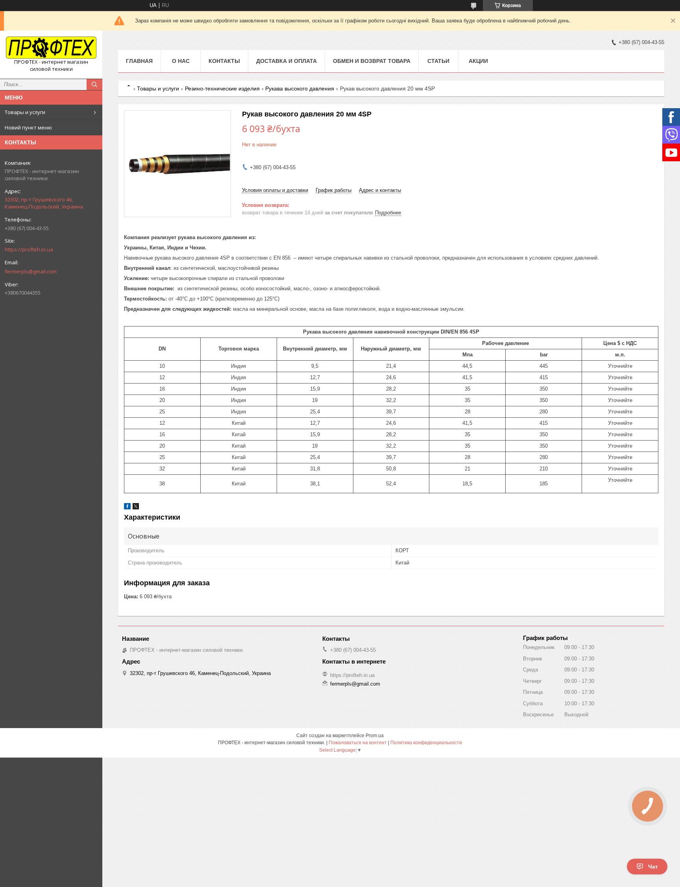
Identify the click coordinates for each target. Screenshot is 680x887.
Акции (478, 61)
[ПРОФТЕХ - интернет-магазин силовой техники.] (51, 48)
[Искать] (94, 84)
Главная (139, 61)
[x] (136, 508)
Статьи (438, 61)
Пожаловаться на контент (358, 742)
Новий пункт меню (28, 127)
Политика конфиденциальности (426, 742)
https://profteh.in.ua (29, 249)
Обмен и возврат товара (371, 61)
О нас (181, 61)
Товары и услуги (25, 112)
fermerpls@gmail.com (31, 271)
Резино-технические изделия (222, 88)
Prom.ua (375, 735)
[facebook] (127, 508)
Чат (653, 866)
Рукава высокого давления (299, 88)
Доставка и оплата (286, 61)
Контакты (224, 61)
